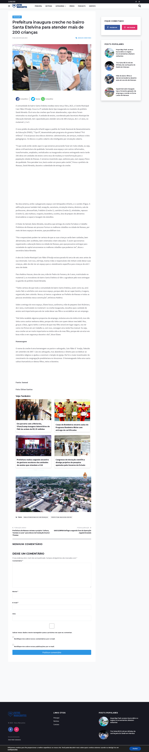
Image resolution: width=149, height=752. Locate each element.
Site (14, 614)
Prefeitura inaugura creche (61, 517)
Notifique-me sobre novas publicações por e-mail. (34, 646)
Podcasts (82, 6)
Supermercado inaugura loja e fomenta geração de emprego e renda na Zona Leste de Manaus (126, 92)
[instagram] (16, 729)
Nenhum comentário (84, 38)
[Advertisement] (53, 186)
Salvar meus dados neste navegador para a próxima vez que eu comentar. (42, 632)
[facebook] (10, 729)
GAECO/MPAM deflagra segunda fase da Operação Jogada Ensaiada (72, 531)
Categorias (60, 6)
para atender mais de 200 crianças (36, 517)
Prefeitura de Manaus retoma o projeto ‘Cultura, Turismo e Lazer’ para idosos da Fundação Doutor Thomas (31, 532)
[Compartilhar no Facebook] (22, 99)
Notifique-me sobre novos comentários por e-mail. (34, 639)
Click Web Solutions (14, 740)
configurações (12, 750)
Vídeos (71, 6)
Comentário (17, 561)
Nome (15, 591)
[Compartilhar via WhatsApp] (47, 99)
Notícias (48, 6)
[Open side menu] (9, 6)
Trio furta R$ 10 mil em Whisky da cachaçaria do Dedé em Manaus (125, 65)
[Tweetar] (35, 99)
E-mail (15, 602)
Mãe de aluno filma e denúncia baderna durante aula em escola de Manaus (126, 78)
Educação (17, 17)
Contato (92, 6)
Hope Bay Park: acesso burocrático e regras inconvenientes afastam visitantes (125, 53)
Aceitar (135, 749)
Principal (38, 6)
